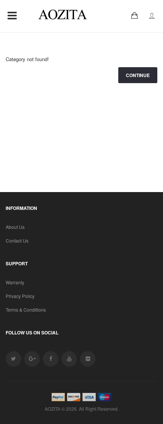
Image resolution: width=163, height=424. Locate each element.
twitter (13, 359)
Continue (138, 75)
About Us (15, 227)
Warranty (15, 282)
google (32, 359)
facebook (50, 359)
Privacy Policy (20, 296)
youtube (69, 359)
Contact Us (17, 240)
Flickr (88, 359)
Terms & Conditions (26, 309)
